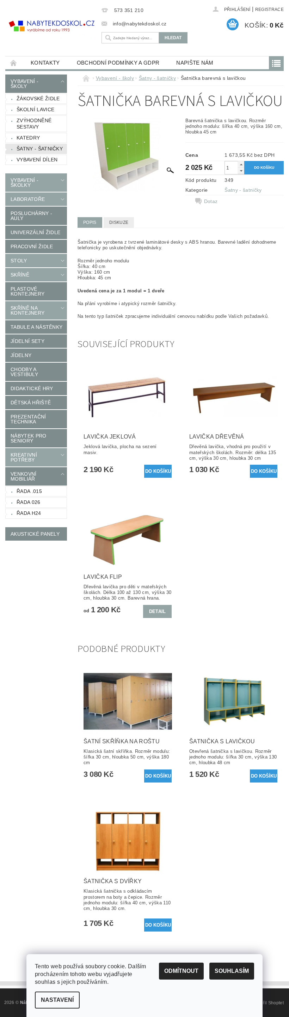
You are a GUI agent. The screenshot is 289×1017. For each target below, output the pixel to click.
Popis (90, 222)
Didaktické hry (32, 388)
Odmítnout (181, 971)
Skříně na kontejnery (27, 310)
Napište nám (195, 63)
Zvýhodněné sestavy (34, 124)
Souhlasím (232, 971)
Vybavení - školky (24, 182)
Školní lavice (35, 109)
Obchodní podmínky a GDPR (118, 63)
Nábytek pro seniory (29, 438)
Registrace (269, 9)
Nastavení (57, 1000)
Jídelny (21, 355)
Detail (157, 611)
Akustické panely (35, 534)
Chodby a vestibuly (24, 372)
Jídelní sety (27, 341)
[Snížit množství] (241, 170)
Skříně (20, 275)
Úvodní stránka (13, 62)
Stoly (19, 260)
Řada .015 (29, 491)
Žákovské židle (38, 98)
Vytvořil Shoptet (268, 1002)
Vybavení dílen (37, 159)
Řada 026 (29, 502)
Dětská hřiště (31, 402)
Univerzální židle (35, 232)
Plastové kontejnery (27, 291)
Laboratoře (28, 199)
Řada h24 (29, 513)
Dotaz (211, 201)
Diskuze (118, 222)
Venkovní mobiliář (24, 476)
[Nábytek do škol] (51, 26)
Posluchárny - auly (31, 215)
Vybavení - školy (24, 83)
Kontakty (45, 63)
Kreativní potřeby (24, 457)
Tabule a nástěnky (36, 327)
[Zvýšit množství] (241, 164)
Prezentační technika (28, 419)
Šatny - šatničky (40, 148)
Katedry (28, 138)
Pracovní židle (32, 246)
